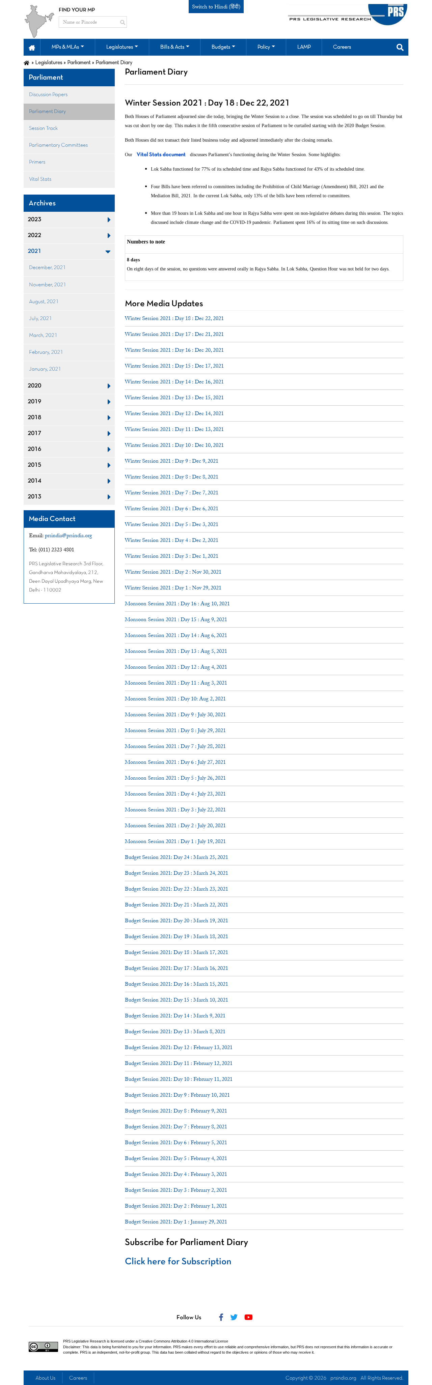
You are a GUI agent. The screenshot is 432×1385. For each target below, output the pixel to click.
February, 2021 (46, 352)
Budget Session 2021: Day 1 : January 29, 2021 (176, 1221)
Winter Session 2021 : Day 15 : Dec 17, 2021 (174, 366)
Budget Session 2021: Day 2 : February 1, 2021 (176, 1206)
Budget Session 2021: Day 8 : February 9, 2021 (176, 1110)
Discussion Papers (48, 94)
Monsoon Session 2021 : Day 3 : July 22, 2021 (175, 809)
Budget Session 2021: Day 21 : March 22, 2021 (176, 904)
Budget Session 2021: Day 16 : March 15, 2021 (176, 984)
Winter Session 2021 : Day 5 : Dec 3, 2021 (171, 524)
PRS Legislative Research (84, 1341)
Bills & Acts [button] (172, 47)
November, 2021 (47, 285)
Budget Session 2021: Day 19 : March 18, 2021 (176, 936)
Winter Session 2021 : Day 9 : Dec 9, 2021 (171, 461)
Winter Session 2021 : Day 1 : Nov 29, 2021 (173, 587)
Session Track (43, 128)
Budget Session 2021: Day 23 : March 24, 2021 (176, 873)
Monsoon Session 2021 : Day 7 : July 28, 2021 (175, 746)
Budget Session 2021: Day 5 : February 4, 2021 (176, 1158)
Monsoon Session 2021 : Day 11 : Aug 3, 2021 (176, 683)
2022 (34, 235)
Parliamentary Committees (58, 145)
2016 (34, 449)
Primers (37, 162)
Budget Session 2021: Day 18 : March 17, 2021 (176, 952)
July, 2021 (40, 318)
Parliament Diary (47, 111)
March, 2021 (43, 335)
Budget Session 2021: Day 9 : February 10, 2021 (177, 1095)
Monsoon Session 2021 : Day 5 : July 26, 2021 (175, 778)
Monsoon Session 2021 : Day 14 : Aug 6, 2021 (176, 635)
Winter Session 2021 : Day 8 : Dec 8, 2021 (171, 476)
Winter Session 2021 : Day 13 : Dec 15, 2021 (174, 397)
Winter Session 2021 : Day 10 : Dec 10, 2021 (174, 445)
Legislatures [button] (119, 47)
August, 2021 (44, 301)
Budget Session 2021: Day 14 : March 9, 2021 (175, 1015)
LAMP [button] (304, 47)
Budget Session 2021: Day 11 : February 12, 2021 (179, 1063)
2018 (34, 418)
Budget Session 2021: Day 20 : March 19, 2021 (176, 920)
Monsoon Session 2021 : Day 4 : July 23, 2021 (175, 793)
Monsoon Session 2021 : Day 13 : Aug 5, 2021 (176, 651)
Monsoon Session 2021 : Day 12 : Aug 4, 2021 (176, 667)
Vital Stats (40, 179)
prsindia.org (343, 1378)
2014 (34, 481)
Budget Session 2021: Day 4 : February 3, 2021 (176, 1174)
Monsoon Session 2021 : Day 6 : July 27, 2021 (175, 762)
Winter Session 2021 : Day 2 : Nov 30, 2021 (173, 572)
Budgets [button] (221, 47)
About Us (45, 1378)
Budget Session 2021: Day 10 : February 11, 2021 (179, 1079)
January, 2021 (45, 369)
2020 (34, 386)
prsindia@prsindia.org (68, 535)
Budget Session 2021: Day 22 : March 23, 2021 (176, 889)
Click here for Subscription (178, 1262)
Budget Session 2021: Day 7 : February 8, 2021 (176, 1126)
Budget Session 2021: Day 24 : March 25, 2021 (176, 857)
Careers (78, 1378)
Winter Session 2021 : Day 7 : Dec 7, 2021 (171, 492)
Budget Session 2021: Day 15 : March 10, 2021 (176, 1000)
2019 (34, 402)
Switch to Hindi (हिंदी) (216, 6)
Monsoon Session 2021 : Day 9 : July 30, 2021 (175, 714)
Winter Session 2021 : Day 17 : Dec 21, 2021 (174, 334)
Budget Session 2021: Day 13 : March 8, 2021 (175, 1031)
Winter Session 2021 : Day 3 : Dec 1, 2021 (171, 556)
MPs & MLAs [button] (65, 47)
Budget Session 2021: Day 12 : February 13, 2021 (179, 1047)
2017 (34, 433)
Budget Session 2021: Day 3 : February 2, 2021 (176, 1190)
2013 (34, 497)
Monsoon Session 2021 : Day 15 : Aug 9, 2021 (176, 619)
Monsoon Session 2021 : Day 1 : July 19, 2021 (175, 841)
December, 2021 (47, 267)
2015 (34, 465)
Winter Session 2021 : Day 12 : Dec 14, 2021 (174, 413)
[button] (32, 47)
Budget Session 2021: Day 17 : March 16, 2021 (176, 968)
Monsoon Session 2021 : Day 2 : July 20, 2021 (175, 825)
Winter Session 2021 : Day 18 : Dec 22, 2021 (174, 318)
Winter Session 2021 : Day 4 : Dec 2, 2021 (171, 540)
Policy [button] (264, 47)
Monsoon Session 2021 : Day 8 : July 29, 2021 (175, 730)
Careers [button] (342, 47)
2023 (34, 220)
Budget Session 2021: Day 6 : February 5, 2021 (176, 1142)
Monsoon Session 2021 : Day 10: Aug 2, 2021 (175, 698)
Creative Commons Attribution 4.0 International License (183, 1341)
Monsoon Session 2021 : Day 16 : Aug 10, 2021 (177, 603)
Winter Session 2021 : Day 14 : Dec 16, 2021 (174, 381)
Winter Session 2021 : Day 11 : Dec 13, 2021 (174, 429)
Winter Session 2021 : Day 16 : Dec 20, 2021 (174, 350)
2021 (34, 251)
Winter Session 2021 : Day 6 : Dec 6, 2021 (171, 508)
